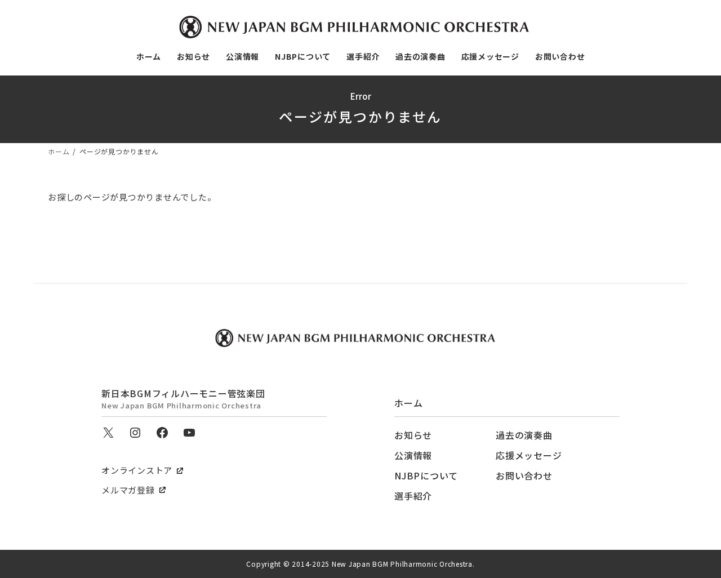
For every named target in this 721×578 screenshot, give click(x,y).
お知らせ (413, 435)
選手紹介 (413, 496)
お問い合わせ (524, 475)
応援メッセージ (529, 455)
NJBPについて (426, 475)
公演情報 (413, 455)
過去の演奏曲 (524, 435)
